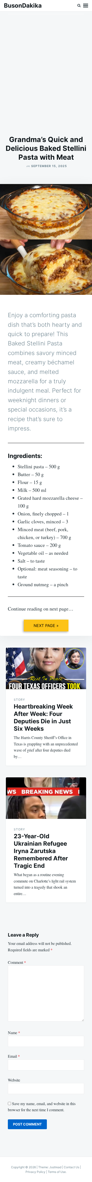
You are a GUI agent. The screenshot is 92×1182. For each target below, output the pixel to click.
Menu (85, 5)
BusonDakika (23, 5)
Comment (17, 962)
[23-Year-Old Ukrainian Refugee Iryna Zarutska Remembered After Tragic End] (46, 798)
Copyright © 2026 (24, 1167)
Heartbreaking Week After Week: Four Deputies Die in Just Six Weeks (43, 717)
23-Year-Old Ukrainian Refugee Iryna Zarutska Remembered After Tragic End (41, 851)
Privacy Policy (35, 1172)
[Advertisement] (46, 73)
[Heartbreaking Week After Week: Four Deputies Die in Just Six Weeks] (46, 668)
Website (14, 1079)
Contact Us (71, 1167)
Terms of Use (57, 1172)
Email (14, 1056)
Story (19, 699)
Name (14, 1032)
